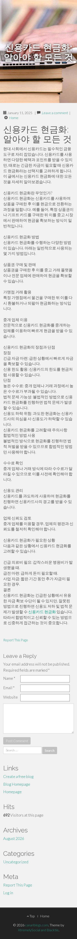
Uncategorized (15, 861)
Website (10, 697)
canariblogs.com (36, 925)
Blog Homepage (16, 784)
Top (32, 916)
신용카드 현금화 (42, 611)
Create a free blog (18, 776)
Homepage (12, 791)
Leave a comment (55, 113)
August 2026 (13, 838)
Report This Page (15, 640)
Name (9, 678)
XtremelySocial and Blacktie (38, 930)
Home (13, 118)
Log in (8, 892)
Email (9, 687)
